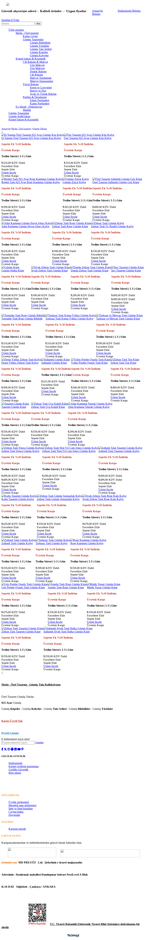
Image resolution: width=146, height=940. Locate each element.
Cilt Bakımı (36, 74)
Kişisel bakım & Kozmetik (31, 58)
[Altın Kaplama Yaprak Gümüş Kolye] (90, 403)
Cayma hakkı (16, 811)
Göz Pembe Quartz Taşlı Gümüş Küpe (23, 587)
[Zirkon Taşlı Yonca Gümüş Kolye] (21, 447)
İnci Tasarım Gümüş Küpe (126, 270)
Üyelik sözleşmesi (19, 802)
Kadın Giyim (30, 36)
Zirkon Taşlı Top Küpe (123, 362)
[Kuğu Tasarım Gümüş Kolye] (19, 495)
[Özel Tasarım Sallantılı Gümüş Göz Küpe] (117, 179)
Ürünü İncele (8, 172)
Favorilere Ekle (10, 166)
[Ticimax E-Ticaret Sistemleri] (73, 936)
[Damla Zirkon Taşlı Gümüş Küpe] (91, 267)
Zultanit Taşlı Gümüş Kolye (17, 543)
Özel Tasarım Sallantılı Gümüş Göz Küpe (115, 182)
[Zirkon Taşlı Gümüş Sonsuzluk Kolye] (59, 495)
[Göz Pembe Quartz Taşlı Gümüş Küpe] (24, 584)
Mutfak (27, 109)
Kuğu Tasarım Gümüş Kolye (17, 499)
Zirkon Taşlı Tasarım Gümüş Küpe (21, 631)
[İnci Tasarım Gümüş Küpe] (127, 267)
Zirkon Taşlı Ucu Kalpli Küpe (48, 406)
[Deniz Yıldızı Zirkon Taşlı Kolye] (21, 359)
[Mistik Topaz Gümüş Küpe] (103, 584)
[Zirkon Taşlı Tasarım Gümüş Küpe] (22, 628)
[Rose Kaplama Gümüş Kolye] (88, 540)
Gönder (39, 742)
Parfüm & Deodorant (34, 97)
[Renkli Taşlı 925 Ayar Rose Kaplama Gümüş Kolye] (32, 179)
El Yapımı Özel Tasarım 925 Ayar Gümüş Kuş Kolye (31, 138)
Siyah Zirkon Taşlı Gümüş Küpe (49, 270)
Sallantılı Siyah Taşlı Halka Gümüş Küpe (66, 631)
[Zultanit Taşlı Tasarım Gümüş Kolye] (120, 447)
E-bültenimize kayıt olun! (15, 739)
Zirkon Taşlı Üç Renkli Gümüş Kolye (112, 226)
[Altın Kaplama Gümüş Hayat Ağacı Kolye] (26, 223)
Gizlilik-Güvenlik (18, 769)
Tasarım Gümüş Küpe (13, 406)
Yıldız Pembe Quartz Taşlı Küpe (89, 362)
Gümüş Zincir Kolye (74, 182)
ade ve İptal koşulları (21, 808)
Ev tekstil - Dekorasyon (29, 106)
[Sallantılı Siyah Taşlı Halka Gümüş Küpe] (68, 628)
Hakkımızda (125, 10)
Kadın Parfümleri (39, 103)
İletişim (136, 10)
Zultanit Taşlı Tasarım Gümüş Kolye (118, 451)
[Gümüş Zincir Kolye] (76, 179)
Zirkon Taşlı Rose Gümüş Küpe (70, 226)
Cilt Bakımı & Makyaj (35, 61)
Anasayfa (97, 10)
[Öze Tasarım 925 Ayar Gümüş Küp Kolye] (89, 134)
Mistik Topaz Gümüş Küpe (102, 587)
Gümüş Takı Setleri (41, 49)
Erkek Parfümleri (39, 100)
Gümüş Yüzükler (39, 45)
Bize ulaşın (15, 772)
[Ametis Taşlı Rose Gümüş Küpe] (67, 584)
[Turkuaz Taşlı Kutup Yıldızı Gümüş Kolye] (70, 315)
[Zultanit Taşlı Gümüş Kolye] (18, 540)
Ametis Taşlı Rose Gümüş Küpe (66, 587)
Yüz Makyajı (37, 68)
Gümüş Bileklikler (40, 42)
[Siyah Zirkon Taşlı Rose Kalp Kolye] (104, 495)
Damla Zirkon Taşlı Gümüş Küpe (89, 270)
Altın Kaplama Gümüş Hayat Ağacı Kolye (25, 226)
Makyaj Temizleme (40, 77)
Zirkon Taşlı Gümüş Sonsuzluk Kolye (58, 499)
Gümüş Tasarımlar (33, 39)
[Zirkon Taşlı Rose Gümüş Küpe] (71, 223)
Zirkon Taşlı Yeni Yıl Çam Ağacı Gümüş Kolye (69, 451)
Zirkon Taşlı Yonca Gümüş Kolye (20, 451)
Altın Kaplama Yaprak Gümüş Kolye (89, 406)
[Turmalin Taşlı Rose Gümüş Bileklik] (23, 315)
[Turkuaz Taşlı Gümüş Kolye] (53, 540)
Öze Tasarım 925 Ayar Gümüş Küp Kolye (87, 138)
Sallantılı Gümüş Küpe (54, 362)
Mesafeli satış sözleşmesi (22, 805)
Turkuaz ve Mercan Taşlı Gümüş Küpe (118, 318)
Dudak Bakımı (38, 71)
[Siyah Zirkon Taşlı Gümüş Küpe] (51, 267)
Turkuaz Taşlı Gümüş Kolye (51, 543)
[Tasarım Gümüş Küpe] (15, 403)
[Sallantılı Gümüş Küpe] (55, 359)
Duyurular (14, 814)
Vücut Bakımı (31, 84)
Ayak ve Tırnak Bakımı (43, 93)
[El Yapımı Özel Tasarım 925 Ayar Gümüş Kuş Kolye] (32, 134)
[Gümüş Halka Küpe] (10, 267)
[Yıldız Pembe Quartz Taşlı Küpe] (91, 359)
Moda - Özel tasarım (27, 33)
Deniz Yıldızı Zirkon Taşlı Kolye (19, 362)
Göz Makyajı (37, 65)
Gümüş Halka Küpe (12, 270)
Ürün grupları (16, 29)
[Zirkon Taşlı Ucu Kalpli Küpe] (49, 403)
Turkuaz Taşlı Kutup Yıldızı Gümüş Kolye (69, 318)
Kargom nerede (17, 828)
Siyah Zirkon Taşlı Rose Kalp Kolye (103, 499)
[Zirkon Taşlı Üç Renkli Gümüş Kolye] (107, 223)
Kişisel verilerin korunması (24, 766)
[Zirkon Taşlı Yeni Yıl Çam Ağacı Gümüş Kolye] (70, 447)
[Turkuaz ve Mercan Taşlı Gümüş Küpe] (119, 315)
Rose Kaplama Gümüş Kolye (86, 543)
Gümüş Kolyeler (39, 55)
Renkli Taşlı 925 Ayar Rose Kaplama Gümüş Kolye (30, 182)
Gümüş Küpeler (39, 52)
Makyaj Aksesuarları (41, 81)
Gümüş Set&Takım (19, 116)
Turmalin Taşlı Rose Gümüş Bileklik (22, 318)
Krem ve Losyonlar (41, 87)
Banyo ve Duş (38, 90)
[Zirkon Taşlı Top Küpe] (125, 359)
